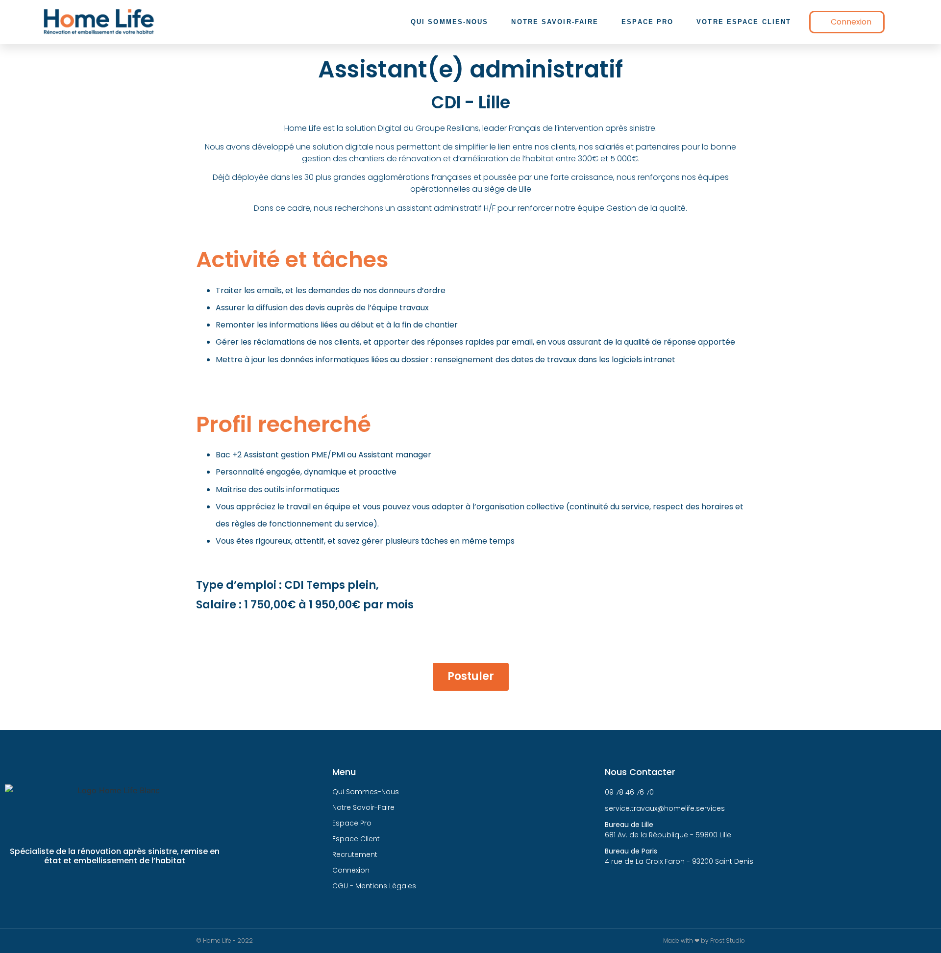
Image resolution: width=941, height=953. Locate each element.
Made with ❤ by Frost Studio (704, 940)
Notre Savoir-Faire (554, 21)
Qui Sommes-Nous (450, 21)
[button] (847, 22)
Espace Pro (647, 21)
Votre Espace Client (743, 21)
